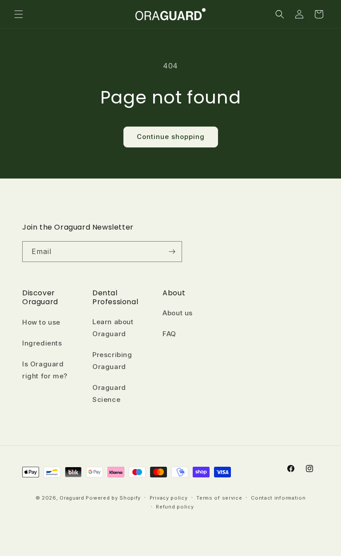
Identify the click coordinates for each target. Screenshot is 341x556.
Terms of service (219, 498)
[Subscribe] (172, 251)
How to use (41, 322)
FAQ (169, 334)
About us (178, 313)
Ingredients (42, 343)
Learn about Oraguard (113, 328)
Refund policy (175, 507)
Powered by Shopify (113, 498)
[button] (18, 14)
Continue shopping (171, 136)
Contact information (278, 498)
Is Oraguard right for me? (44, 370)
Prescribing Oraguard (112, 360)
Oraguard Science (109, 393)
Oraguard (72, 498)
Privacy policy (169, 498)
